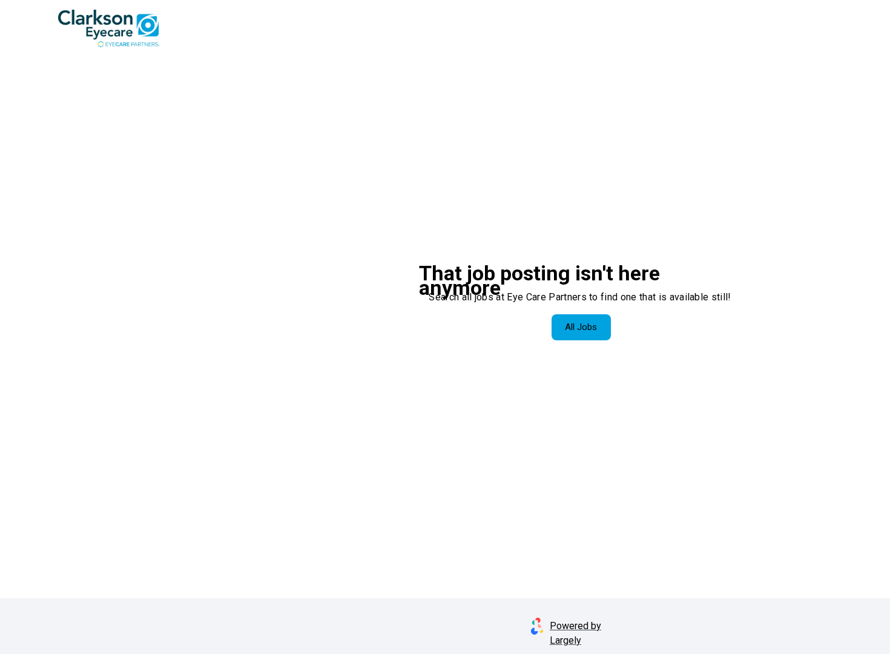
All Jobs (581, 327)
